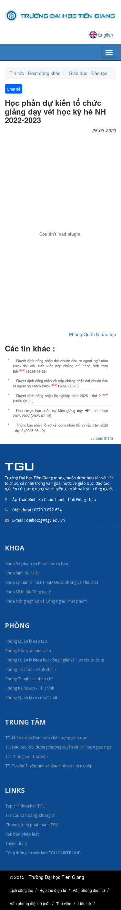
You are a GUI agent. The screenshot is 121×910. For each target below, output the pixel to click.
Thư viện (63, 903)
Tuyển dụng (16, 843)
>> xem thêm (101, 438)
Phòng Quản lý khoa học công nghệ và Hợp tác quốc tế (54, 660)
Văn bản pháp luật (22, 834)
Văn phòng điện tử (89, 890)
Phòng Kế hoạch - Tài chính (29, 688)
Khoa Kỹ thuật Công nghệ (28, 591)
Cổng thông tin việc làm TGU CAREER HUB (43, 853)
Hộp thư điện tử (52, 890)
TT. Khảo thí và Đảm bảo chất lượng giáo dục (46, 737)
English (105, 34)
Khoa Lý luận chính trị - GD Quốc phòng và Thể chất (51, 582)
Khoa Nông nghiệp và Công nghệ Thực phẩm (46, 601)
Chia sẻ (13, 89)
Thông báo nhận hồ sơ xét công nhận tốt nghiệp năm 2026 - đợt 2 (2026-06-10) (60, 427)
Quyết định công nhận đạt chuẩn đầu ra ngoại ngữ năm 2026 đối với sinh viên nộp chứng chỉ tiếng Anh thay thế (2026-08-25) (60, 366)
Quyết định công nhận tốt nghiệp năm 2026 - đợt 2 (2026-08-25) (60, 397)
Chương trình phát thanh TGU (32, 824)
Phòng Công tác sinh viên (28, 650)
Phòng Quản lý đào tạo (92, 334)
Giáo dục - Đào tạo (88, 73)
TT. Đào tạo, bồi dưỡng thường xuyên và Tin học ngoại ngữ (58, 747)
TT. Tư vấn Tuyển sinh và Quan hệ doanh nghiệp (49, 766)
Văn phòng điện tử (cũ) (30, 903)
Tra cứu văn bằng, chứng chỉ (30, 815)
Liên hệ (84, 903)
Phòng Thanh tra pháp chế (29, 679)
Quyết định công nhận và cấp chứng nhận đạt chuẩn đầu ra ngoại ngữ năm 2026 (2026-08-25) (60, 383)
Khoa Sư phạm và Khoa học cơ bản (36, 563)
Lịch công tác (21, 890)
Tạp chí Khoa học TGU (25, 806)
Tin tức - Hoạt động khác (35, 73)
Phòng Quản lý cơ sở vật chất (31, 697)
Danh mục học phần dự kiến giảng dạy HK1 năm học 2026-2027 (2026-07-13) (60, 413)
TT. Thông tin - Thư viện (26, 756)
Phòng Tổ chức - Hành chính (30, 669)
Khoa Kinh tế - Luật (22, 573)
